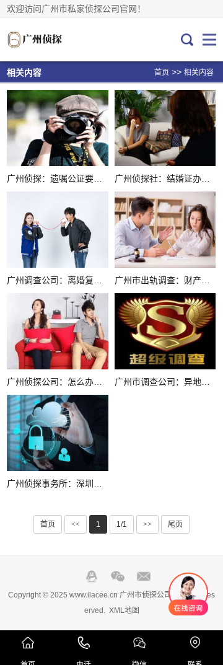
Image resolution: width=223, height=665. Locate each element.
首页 (161, 72)
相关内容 (199, 72)
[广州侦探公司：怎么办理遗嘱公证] (57, 331)
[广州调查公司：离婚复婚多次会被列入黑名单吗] (57, 230)
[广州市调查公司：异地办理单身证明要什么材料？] (165, 331)
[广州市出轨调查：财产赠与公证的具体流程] (165, 230)
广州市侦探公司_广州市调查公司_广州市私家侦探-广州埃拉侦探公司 (48, 39)
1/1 (121, 524)
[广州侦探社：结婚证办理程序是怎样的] (165, 128)
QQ (91, 576)
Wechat (118, 576)
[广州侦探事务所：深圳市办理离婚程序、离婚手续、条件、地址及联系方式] (57, 433)
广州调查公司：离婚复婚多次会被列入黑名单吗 (98, 280)
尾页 (175, 524)
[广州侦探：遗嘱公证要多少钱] (57, 128)
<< (75, 524)
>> (147, 524)
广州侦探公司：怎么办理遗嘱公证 (72, 382)
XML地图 (124, 610)
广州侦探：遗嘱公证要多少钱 (63, 178)
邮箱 (144, 576)
